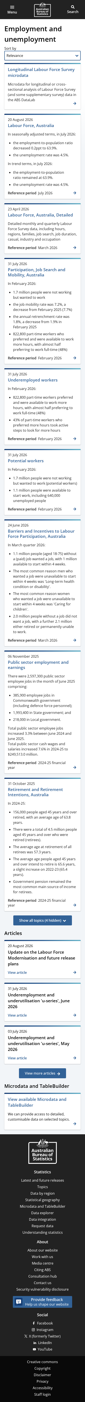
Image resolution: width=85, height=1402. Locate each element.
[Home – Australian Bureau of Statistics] (42, 1152)
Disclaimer (42, 1374)
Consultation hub (42, 1276)
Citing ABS (42, 1269)
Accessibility (43, 1387)
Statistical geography (42, 1199)
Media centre (42, 1263)
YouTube (45, 1349)
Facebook (45, 1323)
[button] (12, 9)
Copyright (42, 1368)
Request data (42, 1226)
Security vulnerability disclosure (42, 1289)
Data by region (43, 1193)
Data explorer (42, 1212)
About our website (42, 1250)
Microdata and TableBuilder (42, 1206)
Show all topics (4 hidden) (40, 920)
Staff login (42, 1394)
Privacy (42, 1381)
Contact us (42, 1282)
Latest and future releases (42, 1180)
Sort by (10, 48)
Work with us (42, 1256)
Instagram (45, 1329)
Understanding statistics (42, 1232)
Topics (42, 1186)
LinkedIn (45, 1342)
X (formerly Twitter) (45, 1336)
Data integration (42, 1219)
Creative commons (42, 1361)
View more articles (40, 1073)
